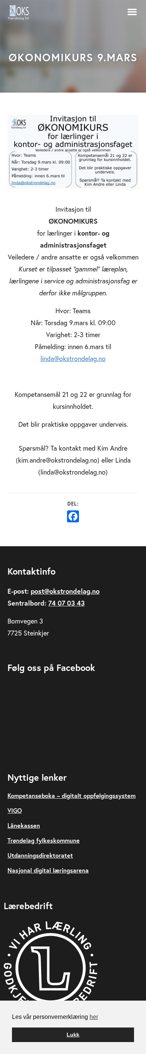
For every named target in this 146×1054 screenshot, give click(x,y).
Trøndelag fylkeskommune (43, 840)
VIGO (14, 810)
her (93, 1017)
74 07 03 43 (66, 602)
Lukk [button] (73, 1035)
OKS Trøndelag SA (22, 12)
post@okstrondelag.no (65, 591)
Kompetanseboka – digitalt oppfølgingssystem (71, 795)
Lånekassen (23, 825)
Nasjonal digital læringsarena (48, 870)
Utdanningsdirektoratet (40, 855)
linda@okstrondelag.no (73, 358)
